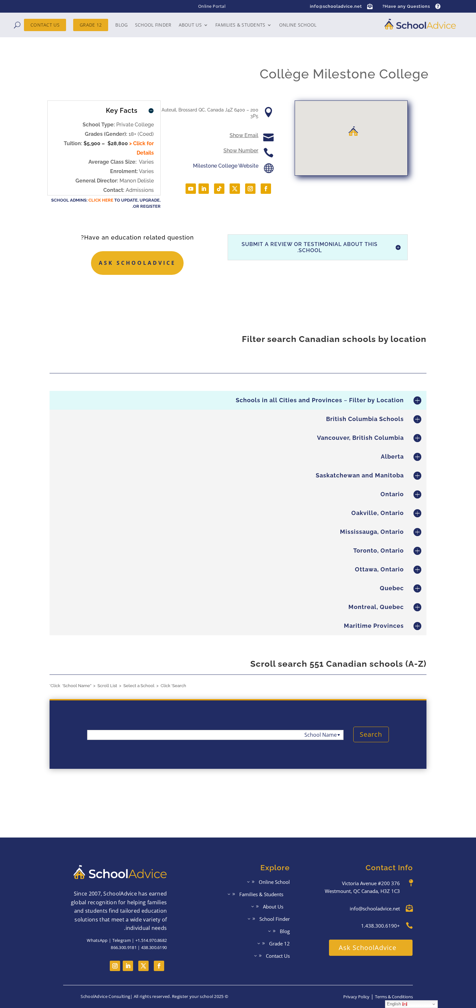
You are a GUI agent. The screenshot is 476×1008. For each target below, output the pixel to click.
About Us (190, 25)
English (394, 1004)
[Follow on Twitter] (143, 966)
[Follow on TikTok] (219, 188)
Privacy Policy (356, 997)
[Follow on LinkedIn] (203, 188)
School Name (320, 734)
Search (371, 734)
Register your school (192, 996)
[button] (353, 131)
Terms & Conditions (394, 997)
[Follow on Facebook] (266, 188)
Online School (298, 25)
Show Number (240, 150)
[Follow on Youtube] (191, 188)
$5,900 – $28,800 (106, 143)
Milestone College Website (225, 166)
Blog (121, 25)
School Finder (153, 25)
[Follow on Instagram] (250, 188)
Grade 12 (91, 25)
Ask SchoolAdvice (137, 262)
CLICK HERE (100, 200)
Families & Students (240, 25)
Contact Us (45, 25)
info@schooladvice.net (336, 6)
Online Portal (212, 6)
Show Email (244, 135)
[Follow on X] (235, 188)
